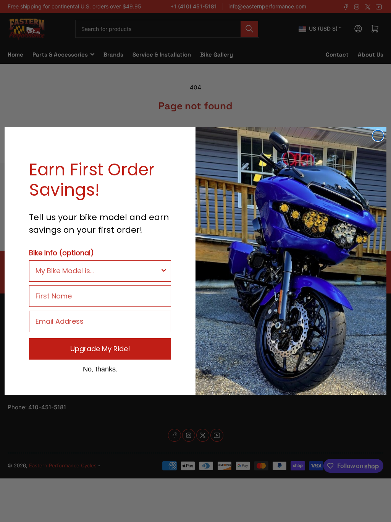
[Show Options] (164, 271)
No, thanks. (100, 369)
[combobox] (98, 271)
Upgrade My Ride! (100, 348)
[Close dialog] (378, 135)
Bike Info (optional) (61, 253)
